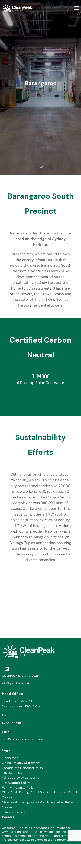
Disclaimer (10, 758)
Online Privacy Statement (21, 763)
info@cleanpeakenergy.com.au (25, 739)
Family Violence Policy (18, 787)
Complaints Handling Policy (23, 768)
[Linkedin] (6, 669)
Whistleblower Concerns (20, 777)
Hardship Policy (13, 812)
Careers (8, 817)
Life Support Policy (16, 782)
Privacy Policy (12, 773)
